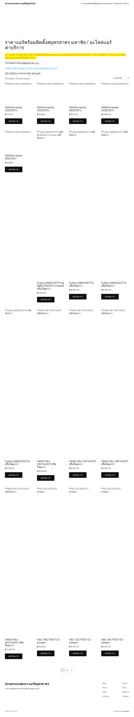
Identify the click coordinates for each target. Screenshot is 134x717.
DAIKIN (29, 68)
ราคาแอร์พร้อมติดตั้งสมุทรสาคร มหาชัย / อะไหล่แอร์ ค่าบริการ (105, 3)
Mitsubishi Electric (48, 68)
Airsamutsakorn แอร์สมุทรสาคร (20, 3)
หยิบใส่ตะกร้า (13, 121)
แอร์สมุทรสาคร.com (29, 63)
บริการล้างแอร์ (33, 73)
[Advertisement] (67, 22)
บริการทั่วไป (10, 73)
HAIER (8, 68)
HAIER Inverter (18, 68)
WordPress (126, 711)
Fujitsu (36, 68)
